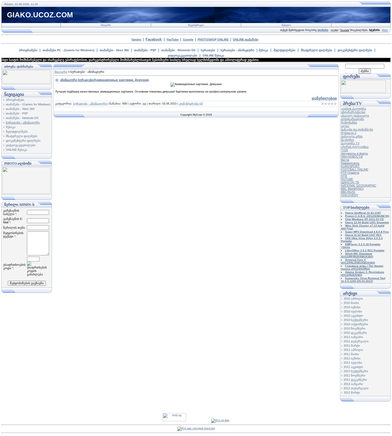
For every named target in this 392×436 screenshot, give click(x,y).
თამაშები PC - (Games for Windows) (68, 50)
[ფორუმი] (363, 91)
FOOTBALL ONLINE (354, 169)
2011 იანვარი (353, 337)
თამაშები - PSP (145, 50)
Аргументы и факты (354, 153)
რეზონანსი (349, 122)
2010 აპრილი (353, 298)
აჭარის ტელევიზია (355, 146)
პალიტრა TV (350, 143)
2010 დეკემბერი (355, 332)
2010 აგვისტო (353, 315)
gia (144, 103)
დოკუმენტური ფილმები (355, 50)
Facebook (154, 39)
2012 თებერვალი (356, 388)
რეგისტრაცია (196, 25)
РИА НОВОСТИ (352, 156)
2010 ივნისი (352, 307)
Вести (345, 159)
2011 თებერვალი (356, 341)
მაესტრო (347, 139)
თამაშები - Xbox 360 (114, 50)
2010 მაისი (351, 302)
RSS (385, 30)
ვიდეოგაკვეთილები (182, 55)
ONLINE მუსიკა (213, 55)
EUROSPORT (350, 166)
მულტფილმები (284, 50)
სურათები (208, 50)
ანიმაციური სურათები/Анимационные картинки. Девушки (104, 80)
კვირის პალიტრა (353, 108)
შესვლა (286, 25)
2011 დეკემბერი (355, 379)
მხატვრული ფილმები (316, 50)
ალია (345, 126)
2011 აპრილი (353, 349)
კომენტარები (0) (191, 103)
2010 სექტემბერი (356, 320)
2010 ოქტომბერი (356, 324)
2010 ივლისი (353, 311)
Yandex (136, 39)
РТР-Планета (350, 172)
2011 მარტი (352, 345)
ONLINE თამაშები (245, 39)
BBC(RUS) (348, 191)
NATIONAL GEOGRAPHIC (358, 185)
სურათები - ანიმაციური (237, 50)
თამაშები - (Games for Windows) (28, 104)
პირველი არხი (352, 136)
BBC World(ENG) (352, 188)
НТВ (344, 175)
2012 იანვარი (353, 384)
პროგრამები (28, 50)
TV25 (344, 150)
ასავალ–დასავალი (355, 115)
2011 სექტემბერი (356, 371)
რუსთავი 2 (348, 132)
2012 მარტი (352, 392)
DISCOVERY (349, 195)
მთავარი (106, 25)
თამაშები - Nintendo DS (178, 50)
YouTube (172, 39)
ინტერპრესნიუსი (353, 112)
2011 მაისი (351, 354)
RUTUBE (347, 179)
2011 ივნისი (352, 358)
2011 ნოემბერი (354, 375)
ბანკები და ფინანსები (357, 129)
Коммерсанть (350, 163)
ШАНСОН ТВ (350, 182)
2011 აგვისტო (353, 366)
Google (188, 39)
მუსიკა (263, 50)
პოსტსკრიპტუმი (352, 119)
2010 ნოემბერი (354, 328)
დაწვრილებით (324, 98)
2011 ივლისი (353, 362)
